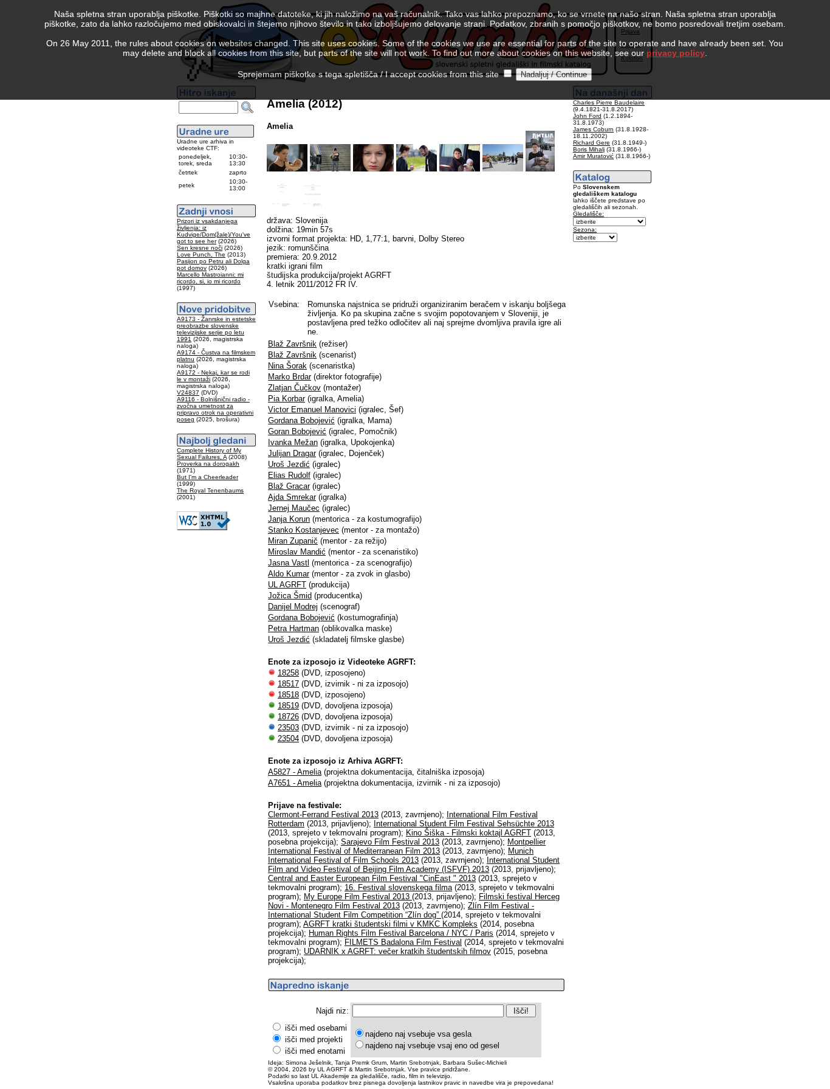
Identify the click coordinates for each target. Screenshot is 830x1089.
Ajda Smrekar (292, 497)
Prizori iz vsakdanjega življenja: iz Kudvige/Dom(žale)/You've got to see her (213, 231)
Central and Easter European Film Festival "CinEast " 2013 (372, 878)
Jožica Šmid (290, 595)
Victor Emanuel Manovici (312, 409)
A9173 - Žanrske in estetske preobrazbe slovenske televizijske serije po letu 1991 (216, 329)
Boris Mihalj (589, 149)
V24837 (188, 392)
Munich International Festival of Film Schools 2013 (400, 855)
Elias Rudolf (289, 475)
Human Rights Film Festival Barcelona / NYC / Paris (401, 933)
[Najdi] (247, 107)
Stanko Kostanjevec (303, 529)
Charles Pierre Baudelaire (609, 102)
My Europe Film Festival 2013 (358, 896)
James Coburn (593, 129)
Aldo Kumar (288, 573)
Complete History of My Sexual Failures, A (209, 453)
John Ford (587, 115)
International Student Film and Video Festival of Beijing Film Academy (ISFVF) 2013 (414, 865)
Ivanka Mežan (293, 442)
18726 (288, 716)
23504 (288, 738)
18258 (288, 672)
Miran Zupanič (293, 540)
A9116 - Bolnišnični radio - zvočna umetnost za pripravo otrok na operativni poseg (215, 409)
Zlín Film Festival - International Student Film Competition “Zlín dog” (401, 910)
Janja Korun (289, 519)
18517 (288, 683)
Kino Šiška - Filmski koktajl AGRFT (468, 832)
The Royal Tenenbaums (210, 490)
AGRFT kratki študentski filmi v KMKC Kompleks (390, 923)
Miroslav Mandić (297, 551)
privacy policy (676, 53)
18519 (288, 705)
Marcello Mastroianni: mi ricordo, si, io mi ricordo (210, 278)
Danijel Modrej (293, 606)
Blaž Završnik (292, 343)
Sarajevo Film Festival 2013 (390, 841)
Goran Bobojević (297, 431)
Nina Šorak (287, 365)
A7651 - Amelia (294, 782)
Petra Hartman (293, 628)
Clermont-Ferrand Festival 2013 (323, 814)
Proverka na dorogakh (208, 463)
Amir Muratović (593, 156)
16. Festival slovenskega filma (398, 887)
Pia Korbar (286, 398)
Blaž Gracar (289, 486)
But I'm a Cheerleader (207, 477)
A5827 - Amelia (294, 771)
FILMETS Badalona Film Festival (403, 942)
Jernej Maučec (294, 508)
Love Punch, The (201, 254)
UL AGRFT (287, 584)
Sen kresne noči (199, 247)
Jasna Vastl (288, 562)
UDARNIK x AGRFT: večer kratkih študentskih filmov (397, 951)
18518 (288, 694)
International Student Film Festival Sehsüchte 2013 (464, 823)
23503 (288, 727)
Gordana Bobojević (301, 420)
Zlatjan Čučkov (294, 387)
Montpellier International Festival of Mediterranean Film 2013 (407, 846)
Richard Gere (591, 142)
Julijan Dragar (292, 453)
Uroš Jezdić (289, 464)
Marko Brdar (289, 376)
